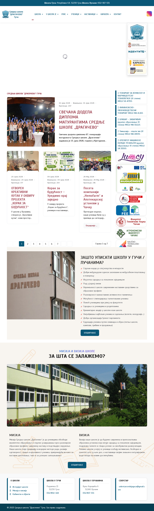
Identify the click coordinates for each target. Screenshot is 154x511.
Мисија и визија (18, 490)
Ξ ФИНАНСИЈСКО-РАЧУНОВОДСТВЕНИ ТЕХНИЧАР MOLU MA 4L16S (130, 110)
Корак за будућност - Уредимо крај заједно (57, 194)
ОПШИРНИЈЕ (90, 333)
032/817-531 (88, 493)
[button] (39, 14)
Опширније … (91, 225)
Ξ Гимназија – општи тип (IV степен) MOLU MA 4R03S (130, 132)
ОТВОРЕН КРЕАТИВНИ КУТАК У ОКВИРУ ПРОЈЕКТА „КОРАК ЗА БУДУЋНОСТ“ (22, 197)
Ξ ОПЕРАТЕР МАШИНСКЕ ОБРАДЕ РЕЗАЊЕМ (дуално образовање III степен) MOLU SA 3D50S (131, 144)
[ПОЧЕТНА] (33, 14)
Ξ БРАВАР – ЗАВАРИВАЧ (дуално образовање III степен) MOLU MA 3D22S (129, 122)
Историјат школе (19, 487)
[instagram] (149, 13)
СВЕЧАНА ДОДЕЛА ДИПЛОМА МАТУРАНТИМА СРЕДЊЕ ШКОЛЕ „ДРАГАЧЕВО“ (82, 119)
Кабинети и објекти (20, 494)
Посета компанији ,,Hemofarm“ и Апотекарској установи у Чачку (93, 197)
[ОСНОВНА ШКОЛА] (13, 14)
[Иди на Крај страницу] (69, 243)
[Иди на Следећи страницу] (63, 243)
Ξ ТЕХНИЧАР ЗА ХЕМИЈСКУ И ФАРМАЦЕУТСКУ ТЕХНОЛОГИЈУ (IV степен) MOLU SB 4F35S (131, 97)
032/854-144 (53, 493)
